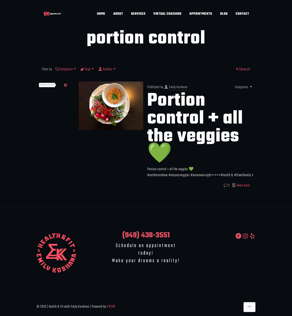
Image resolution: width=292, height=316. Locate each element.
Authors (108, 69)
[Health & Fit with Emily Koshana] (52, 14)
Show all (244, 69)
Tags (88, 69)
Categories (66, 69)
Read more (243, 185)
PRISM (111, 307)
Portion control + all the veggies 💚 (195, 128)
